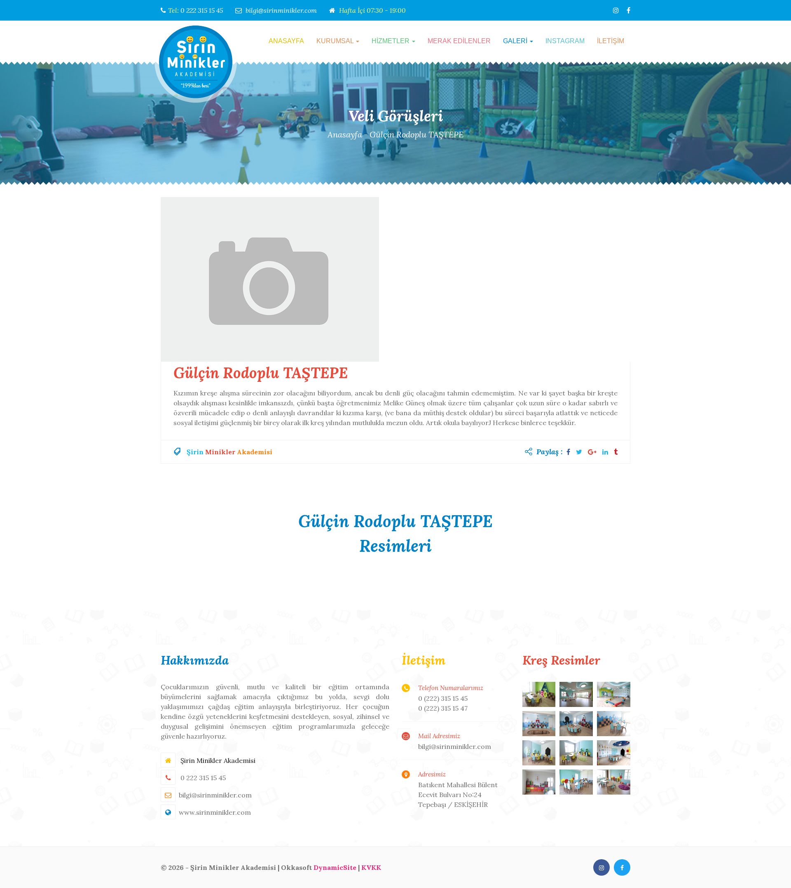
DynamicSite (335, 867)
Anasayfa (345, 134)
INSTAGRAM (565, 40)
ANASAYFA (286, 40)
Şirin (195, 452)
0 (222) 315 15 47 (443, 708)
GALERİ (516, 40)
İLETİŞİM (610, 40)
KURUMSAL (335, 40)
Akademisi (254, 452)
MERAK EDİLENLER (459, 40)
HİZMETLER (391, 40)
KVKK (371, 867)
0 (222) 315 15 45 (443, 698)
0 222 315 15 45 (201, 10)
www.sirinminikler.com (215, 812)
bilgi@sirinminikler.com (281, 10)
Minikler (220, 452)
